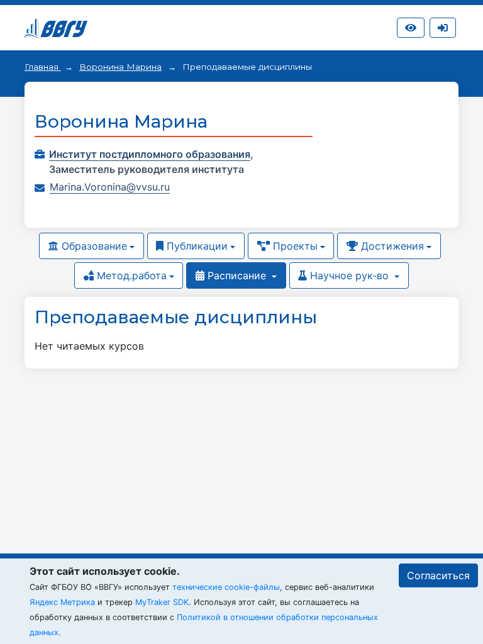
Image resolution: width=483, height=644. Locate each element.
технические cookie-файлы (226, 587)
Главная (43, 67)
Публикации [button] (196, 246)
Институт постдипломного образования (149, 154)
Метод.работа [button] (130, 275)
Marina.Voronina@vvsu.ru (110, 186)
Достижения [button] (391, 246)
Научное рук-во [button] (349, 275)
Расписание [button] (236, 275)
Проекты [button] (294, 246)
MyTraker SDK (162, 602)
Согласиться (438, 575)
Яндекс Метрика (62, 602)
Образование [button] (92, 246)
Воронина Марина (120, 67)
